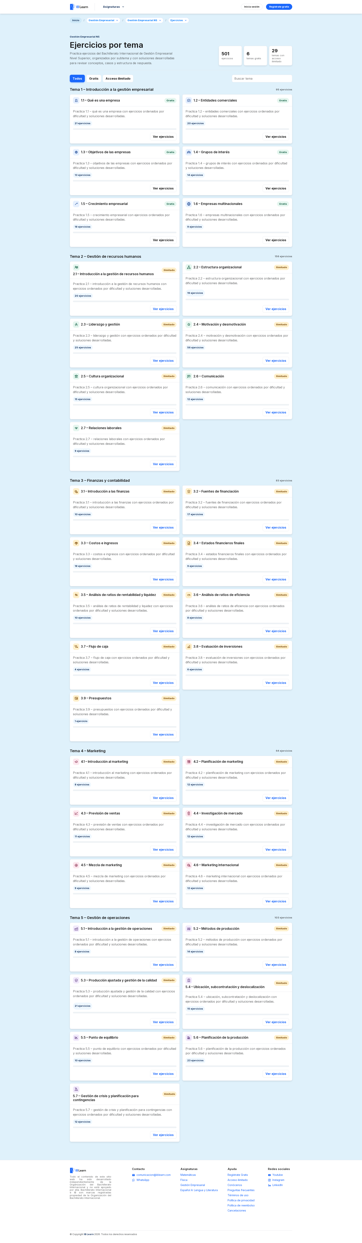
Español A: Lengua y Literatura (199, 1190)
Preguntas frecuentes (241, 1190)
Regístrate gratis (279, 6)
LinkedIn (277, 1185)
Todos (77, 78)
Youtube (277, 1174)
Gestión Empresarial (101, 20)
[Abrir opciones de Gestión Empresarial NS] (160, 20)
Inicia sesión (251, 6)
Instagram (278, 1179)
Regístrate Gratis (238, 1174)
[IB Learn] (79, 6)
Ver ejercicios (163, 137)
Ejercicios (176, 20)
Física (183, 1179)
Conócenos (235, 1185)
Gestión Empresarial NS (142, 20)
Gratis (93, 78)
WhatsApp (143, 1179)
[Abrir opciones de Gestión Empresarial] (117, 20)
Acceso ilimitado (118, 78)
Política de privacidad (241, 1200)
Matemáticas (188, 1174)
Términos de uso (238, 1195)
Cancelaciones (237, 1210)
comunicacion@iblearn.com (154, 1174)
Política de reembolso (241, 1205)
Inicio (75, 20)
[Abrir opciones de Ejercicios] (186, 20)
